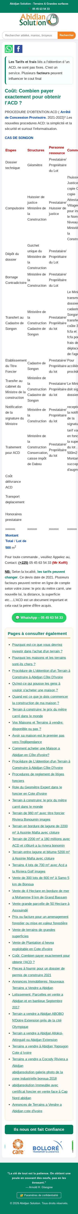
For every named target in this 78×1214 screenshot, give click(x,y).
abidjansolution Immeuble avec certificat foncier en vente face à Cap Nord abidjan (39, 1091)
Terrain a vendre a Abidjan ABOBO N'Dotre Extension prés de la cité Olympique (38, 1020)
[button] (9, 49)
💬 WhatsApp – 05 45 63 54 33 (39, 618)
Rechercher (67, 35)
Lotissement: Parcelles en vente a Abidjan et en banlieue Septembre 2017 (37, 1001)
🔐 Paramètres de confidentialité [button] (39, 1195)
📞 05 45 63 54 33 (39, 8)
